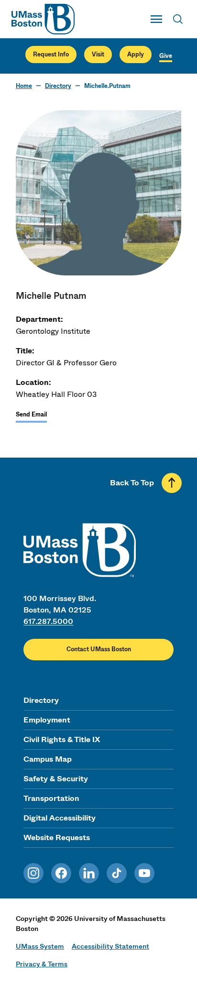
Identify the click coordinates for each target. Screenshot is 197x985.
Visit (98, 54)
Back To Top (132, 482)
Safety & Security (55, 778)
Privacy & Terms (41, 964)
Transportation (51, 798)
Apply (135, 54)
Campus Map (47, 759)
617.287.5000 (48, 621)
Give (165, 56)
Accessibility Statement (110, 946)
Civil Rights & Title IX (61, 739)
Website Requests (56, 837)
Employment (46, 719)
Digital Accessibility (59, 817)
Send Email (31, 414)
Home (24, 86)
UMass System (40, 946)
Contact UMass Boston (98, 649)
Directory (58, 86)
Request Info (51, 54)
